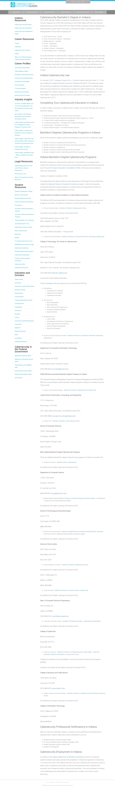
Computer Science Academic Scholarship (22, 259)
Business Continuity (20, 289)
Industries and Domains (83, 12)
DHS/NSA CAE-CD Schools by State (24, 244)
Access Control (19, 279)
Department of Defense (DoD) (23, 355)
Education (17, 314)
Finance (17, 317)
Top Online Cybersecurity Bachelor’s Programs (24, 215)
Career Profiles (16, 12)
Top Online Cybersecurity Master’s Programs (24, 210)
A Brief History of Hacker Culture (23, 227)
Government (18, 324)
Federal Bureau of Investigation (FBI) (23, 366)
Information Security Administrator (24, 78)
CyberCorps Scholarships (21, 248)
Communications (19, 296)
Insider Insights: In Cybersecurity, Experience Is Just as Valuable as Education (24, 133)
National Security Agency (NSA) (23, 374)
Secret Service (19, 377)
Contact (78, 1)
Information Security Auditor (22, 81)
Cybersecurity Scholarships (22, 255)
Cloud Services (19, 293)
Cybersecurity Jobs (20, 264)
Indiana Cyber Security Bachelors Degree (24, 32)
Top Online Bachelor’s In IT (22, 223)
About (73, 1)
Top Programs (18, 205)
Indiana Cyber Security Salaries (23, 28)
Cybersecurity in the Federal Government (23, 349)
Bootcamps (18, 234)
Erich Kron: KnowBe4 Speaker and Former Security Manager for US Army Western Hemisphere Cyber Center (24, 107)
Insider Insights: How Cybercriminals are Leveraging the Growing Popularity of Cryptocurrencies (24, 125)
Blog (83, 1)
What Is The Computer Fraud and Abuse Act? (24, 178)
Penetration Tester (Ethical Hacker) (24, 74)
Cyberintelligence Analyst (21, 71)
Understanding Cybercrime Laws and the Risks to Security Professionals (23, 168)
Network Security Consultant (22, 95)
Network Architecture (20, 331)
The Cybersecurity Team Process (23, 241)
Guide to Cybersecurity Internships (24, 201)
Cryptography (18, 307)
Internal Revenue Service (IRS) (23, 370)
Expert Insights (99, 12)
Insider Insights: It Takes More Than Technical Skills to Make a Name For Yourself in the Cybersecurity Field (24, 141)
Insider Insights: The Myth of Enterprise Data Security (22, 148)
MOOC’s (17, 237)
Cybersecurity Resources (21, 267)
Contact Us (52, 782)
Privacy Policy (59, 782)
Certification (18, 46)
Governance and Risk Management (24, 320)
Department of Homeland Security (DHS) (24, 360)
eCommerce (18, 310)
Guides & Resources (32, 12)
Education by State (49, 12)
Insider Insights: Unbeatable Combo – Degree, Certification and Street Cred (24, 155)
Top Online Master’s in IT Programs (24, 220)
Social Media (18, 338)
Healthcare (18, 327)
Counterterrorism (19, 303)
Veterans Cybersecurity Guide (23, 198)
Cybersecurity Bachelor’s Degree (23, 191)
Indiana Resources (20, 19)
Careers (17, 43)
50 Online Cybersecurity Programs (24, 251)
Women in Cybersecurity (21, 195)
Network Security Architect (22, 92)
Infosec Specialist (19, 85)
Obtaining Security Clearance (22, 50)
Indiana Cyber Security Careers (23, 24)
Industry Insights (23, 99)
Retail (16, 334)
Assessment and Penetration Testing (24, 286)
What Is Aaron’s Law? (20, 173)
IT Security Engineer (20, 88)
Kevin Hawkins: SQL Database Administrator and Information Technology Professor (23, 116)
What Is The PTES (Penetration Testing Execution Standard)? (23, 58)
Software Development (21, 341)
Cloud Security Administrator (22, 67)
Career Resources (24, 39)
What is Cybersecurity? (21, 230)
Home (47, 782)
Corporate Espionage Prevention (23, 300)
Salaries (17, 53)
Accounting (18, 282)
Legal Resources (24, 161)
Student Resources (66, 12)
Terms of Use (66, 782)
